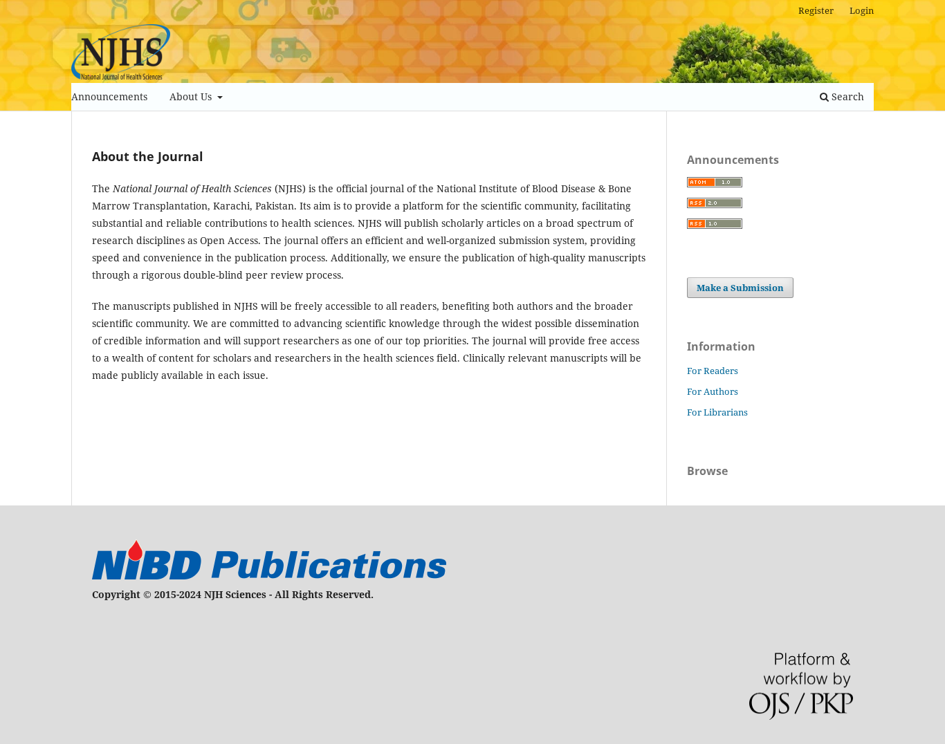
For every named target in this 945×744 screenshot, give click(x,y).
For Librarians (717, 412)
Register (816, 10)
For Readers (712, 370)
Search (846, 96)
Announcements (109, 96)
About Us (191, 96)
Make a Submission (740, 287)
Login (862, 10)
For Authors (712, 391)
